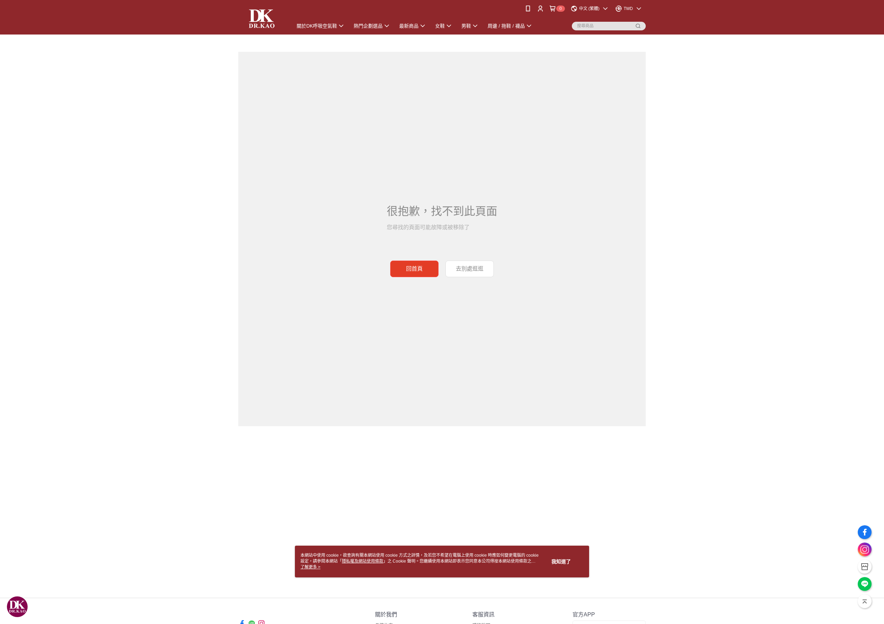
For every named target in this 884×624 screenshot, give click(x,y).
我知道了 (561, 561)
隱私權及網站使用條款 (362, 561)
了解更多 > (310, 567)
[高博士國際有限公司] (261, 18)
